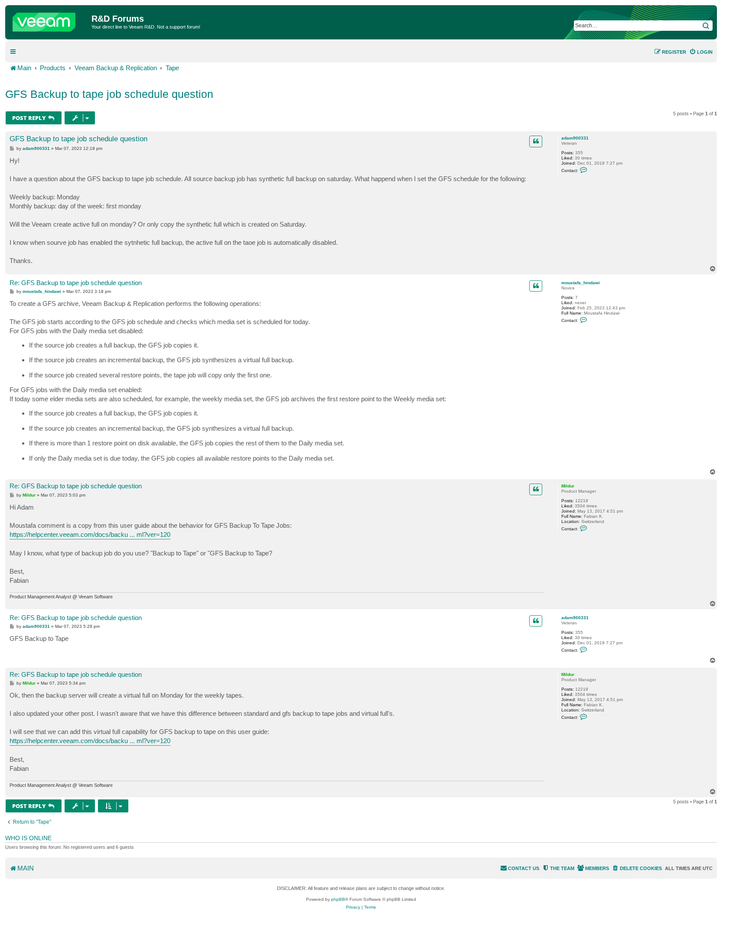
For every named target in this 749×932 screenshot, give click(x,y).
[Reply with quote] (535, 141)
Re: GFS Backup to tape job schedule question (76, 282)
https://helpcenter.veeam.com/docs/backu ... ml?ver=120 (90, 534)
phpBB (338, 899)
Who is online (28, 838)
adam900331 (575, 138)
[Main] (49, 19)
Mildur (567, 486)
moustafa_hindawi (580, 282)
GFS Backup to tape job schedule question (109, 94)
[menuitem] (701, 52)
